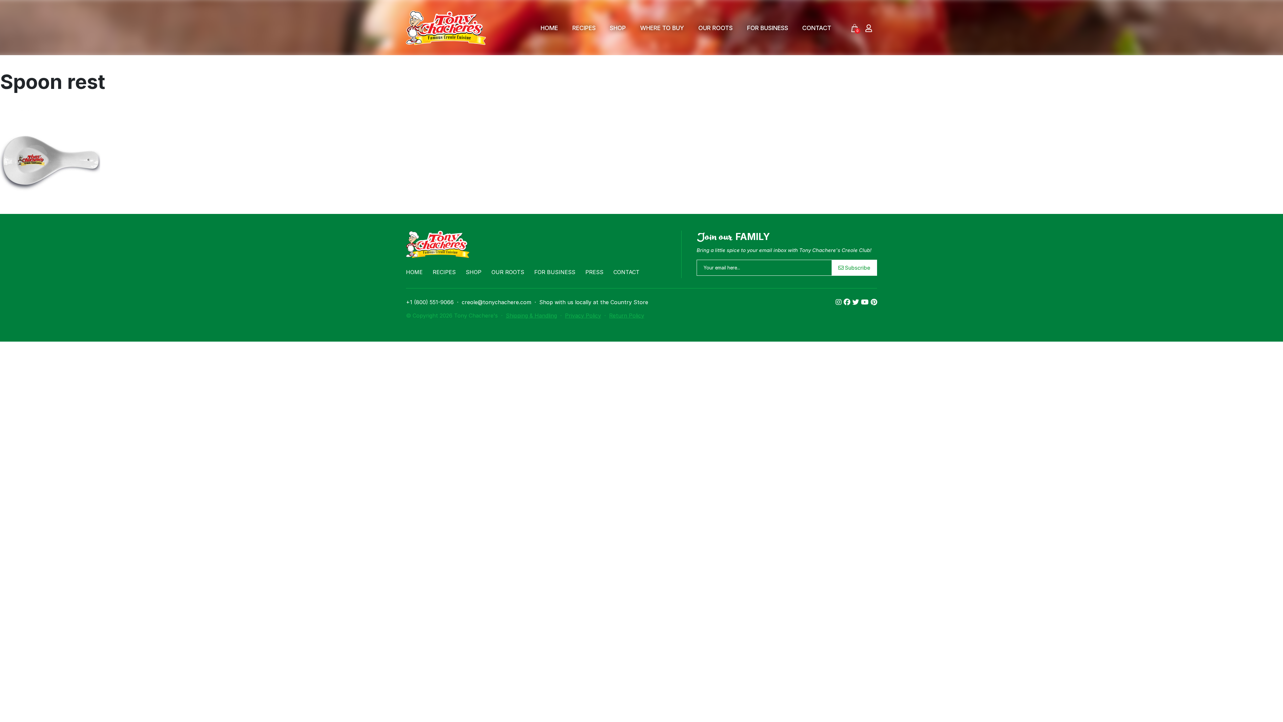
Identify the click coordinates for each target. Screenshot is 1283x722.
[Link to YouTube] (866, 302)
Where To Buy (662, 27)
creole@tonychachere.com (496, 302)
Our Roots (715, 27)
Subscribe (857, 267)
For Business (767, 27)
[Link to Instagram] (840, 302)
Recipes (584, 27)
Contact (816, 27)
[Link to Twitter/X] (856, 302)
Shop (618, 27)
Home (549, 27)
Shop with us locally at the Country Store (593, 302)
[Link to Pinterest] (874, 302)
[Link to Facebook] (848, 302)
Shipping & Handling (531, 315)
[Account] (868, 28)
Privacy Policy (583, 315)
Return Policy (626, 315)
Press (594, 272)
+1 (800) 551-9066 (430, 302)
